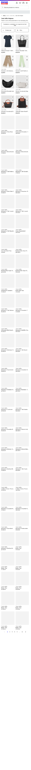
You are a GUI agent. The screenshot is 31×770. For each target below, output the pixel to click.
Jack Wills (12, 15)
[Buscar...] (2, 7)
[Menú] (26, 3)
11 (22, 632)
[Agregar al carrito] (12, 39)
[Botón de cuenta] (16, 3)
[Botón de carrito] (23, 3)
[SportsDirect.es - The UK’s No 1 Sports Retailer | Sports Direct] (4, 2)
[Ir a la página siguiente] (25, 632)
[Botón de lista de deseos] (20, 3)
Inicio (8, 15)
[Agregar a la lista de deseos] (12, 36)
